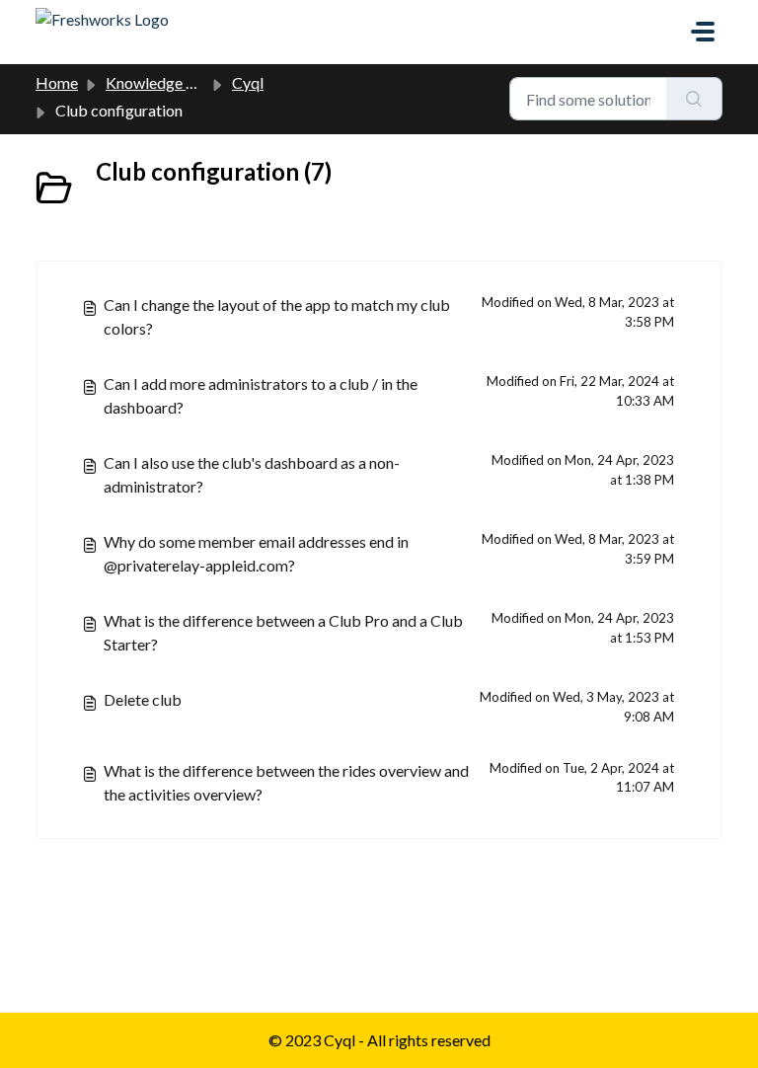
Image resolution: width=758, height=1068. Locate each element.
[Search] (694, 98)
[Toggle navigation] (702, 31)
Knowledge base (162, 82)
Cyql (248, 82)
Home (57, 82)
